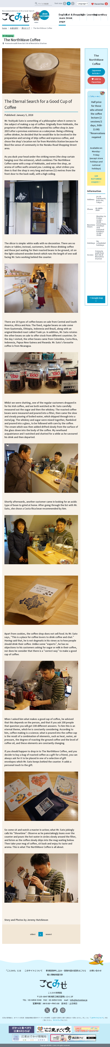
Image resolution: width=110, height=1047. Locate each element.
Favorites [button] (96, 80)
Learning (90, 14)
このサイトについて (33, 970)
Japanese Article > (96, 72)
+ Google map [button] (96, 299)
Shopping (76, 14)
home (4, 28)
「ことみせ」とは (13, 970)
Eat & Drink (69, 16)
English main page (62, 18)
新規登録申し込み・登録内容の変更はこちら (66, 970)
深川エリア (25, 28)
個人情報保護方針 (55, 974)
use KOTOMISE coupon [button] (96, 178)
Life (83, 14)
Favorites (99, 4)
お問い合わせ (96, 970)
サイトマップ (57, 1020)
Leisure (97, 14)
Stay (104, 14)
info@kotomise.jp (78, 1000)
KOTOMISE (44, 15)
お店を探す (14, 28)
